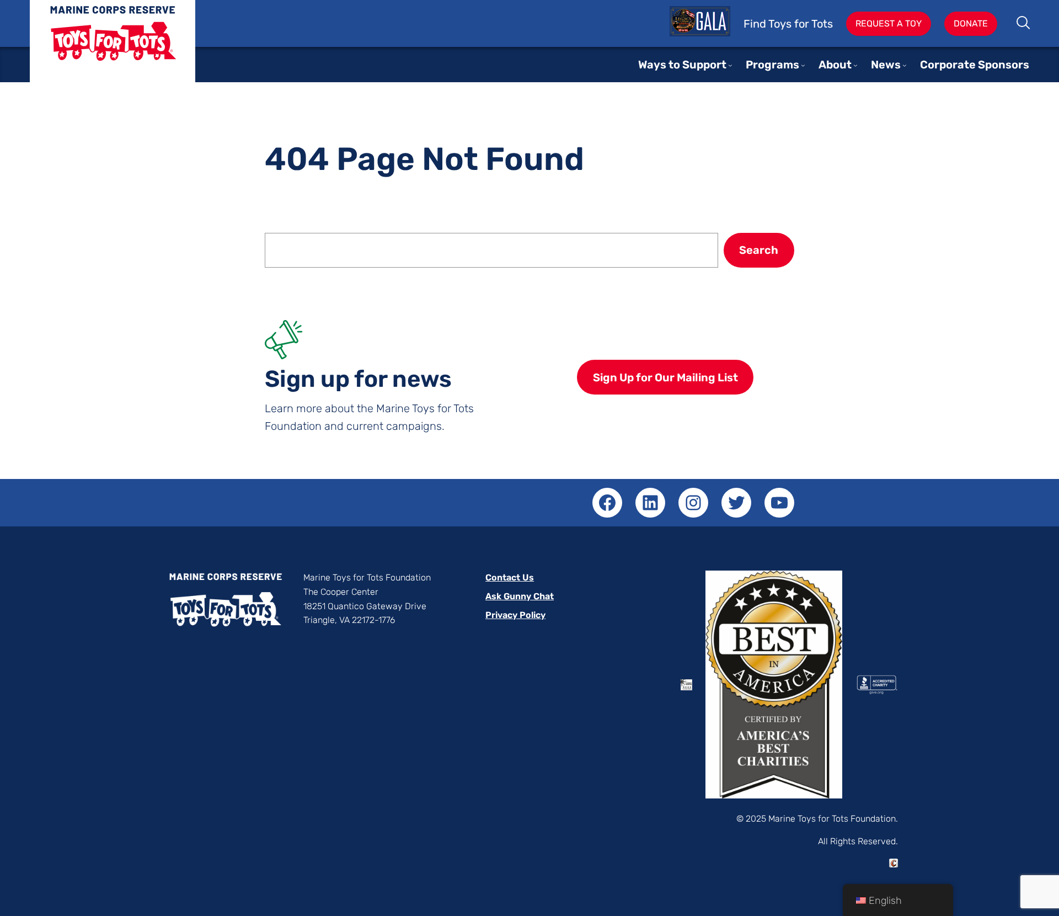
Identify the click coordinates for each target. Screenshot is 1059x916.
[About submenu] (855, 65)
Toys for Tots (112, 49)
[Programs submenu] (803, 65)
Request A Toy (888, 23)
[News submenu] (904, 65)
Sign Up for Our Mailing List (665, 377)
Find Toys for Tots (788, 23)
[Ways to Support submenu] (730, 65)
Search (1024, 23)
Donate (971, 23)
